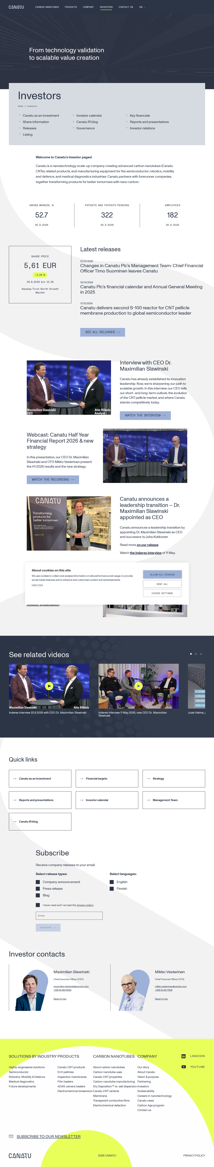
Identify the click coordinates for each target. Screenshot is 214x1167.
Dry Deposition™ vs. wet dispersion (115, 1086)
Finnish (122, 888)
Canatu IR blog (87, 122)
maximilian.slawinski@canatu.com (71, 986)
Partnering (144, 1082)
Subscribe (45, 927)
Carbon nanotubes (47, 7)
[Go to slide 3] (201, 654)
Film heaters (65, 1082)
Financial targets (96, 779)
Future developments (22, 1086)
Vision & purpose (148, 1077)
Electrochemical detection (109, 1105)
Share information (36, 122)
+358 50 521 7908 (163, 990)
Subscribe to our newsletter (49, 1136)
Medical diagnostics (21, 1082)
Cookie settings (162, 593)
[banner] (16, 7)
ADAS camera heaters (71, 1086)
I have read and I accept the (68, 905)
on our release (147, 545)
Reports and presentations (149, 122)
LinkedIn (197, 1056)
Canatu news (145, 1101)
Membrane (100, 1096)
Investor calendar (89, 115)
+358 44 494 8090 (62, 990)
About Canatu (146, 1072)
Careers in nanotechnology (154, 1096)
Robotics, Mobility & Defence (27, 1077)
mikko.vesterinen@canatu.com (171, 986)
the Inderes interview (146, 553)
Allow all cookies (162, 574)
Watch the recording (50, 479)
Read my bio (60, 999)
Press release (53, 888)
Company (88, 7)
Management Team (165, 800)
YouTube (197, 1067)
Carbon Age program (150, 1105)
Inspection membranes (72, 1077)
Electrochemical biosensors (75, 1091)
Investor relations (142, 128)
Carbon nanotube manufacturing (114, 1082)
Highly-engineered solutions (27, 1067)
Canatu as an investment (41, 115)
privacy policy (85, 905)
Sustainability (145, 1091)
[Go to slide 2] (196, 654)
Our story (143, 1067)
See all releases (100, 332)
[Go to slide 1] (191, 654)
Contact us (126, 7)
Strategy (158, 779)
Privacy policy (194, 1155)
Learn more (37, 584)
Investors (106, 7)
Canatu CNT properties (107, 1077)
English (122, 882)
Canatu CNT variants (106, 1091)
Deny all (162, 584)
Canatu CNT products (71, 1067)
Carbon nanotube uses (107, 1072)
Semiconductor (19, 1072)
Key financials (140, 115)
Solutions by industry (33, 1056)
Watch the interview (143, 415)
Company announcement (61, 882)
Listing (28, 134)
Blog (46, 895)
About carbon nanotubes (109, 1067)
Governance (85, 128)
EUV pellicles (66, 1072)
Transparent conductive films (111, 1101)
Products (71, 7)
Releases (29, 128)
